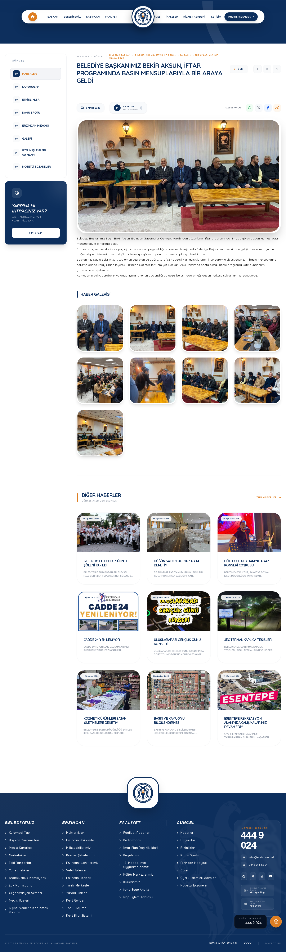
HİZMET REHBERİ (194, 16)
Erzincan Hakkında (80, 840)
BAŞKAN (53, 16)
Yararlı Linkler (76, 893)
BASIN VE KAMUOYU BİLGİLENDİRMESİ (169, 720)
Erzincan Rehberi (78, 878)
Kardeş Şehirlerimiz (80, 855)
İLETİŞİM (216, 16)
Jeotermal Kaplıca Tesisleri (248, 640)
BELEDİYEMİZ (72, 16)
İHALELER (172, 16)
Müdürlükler (18, 855)
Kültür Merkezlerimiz (138, 874)
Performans (132, 840)
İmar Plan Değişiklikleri (140, 848)
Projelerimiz (132, 855)
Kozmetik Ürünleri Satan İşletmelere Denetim (105, 720)
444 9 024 (36, 232)
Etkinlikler (187, 848)
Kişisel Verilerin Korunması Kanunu (29, 910)
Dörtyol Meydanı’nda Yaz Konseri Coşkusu (246, 563)
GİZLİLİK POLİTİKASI (223, 943)
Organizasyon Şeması (25, 893)
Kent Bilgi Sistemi (79, 915)
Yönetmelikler (19, 870)
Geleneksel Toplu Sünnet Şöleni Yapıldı (106, 563)
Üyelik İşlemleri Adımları (198, 878)
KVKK (248, 943)
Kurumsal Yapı (20, 833)
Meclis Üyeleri (19, 900)
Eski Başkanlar (20, 863)
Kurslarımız (131, 882)
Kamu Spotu (189, 855)
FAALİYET (111, 16)
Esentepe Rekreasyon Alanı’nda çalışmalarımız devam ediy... (245, 722)
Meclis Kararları (20, 848)
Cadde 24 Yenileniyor (102, 640)
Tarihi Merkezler (78, 885)
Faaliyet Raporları (137, 833)
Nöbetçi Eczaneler (194, 885)
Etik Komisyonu (20, 885)
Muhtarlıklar (75, 833)
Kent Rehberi (75, 900)
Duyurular (187, 840)
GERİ (241, 69)
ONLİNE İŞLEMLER (239, 16)
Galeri (184, 870)
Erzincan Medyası (193, 863)
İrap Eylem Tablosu (138, 897)
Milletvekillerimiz (78, 848)
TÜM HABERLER (267, 497)
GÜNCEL (155, 16)
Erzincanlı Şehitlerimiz (82, 863)
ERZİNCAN (93, 16)
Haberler (186, 833)
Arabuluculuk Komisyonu (27, 878)
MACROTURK (273, 943)
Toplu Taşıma (76, 908)
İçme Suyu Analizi (136, 890)
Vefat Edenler (76, 870)
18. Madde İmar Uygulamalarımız (136, 865)
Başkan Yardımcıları (24, 840)
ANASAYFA (83, 56)
